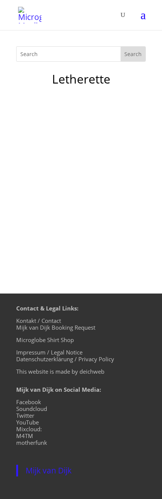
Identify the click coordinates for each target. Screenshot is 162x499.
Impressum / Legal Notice (49, 352)
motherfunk (31, 442)
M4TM (24, 436)
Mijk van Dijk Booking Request (55, 327)
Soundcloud (31, 408)
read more (39, 235)
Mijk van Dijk (49, 470)
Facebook (28, 402)
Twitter (25, 415)
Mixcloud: (29, 429)
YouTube (27, 422)
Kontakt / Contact (38, 320)
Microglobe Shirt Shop (45, 340)
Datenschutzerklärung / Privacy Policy (65, 359)
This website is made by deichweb (60, 371)
